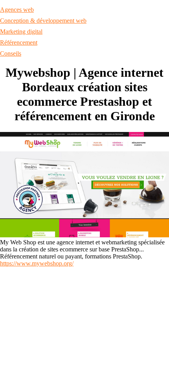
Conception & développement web (43, 20)
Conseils (10, 53)
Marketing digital (21, 31)
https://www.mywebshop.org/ (36, 263)
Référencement (18, 42)
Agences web (17, 9)
